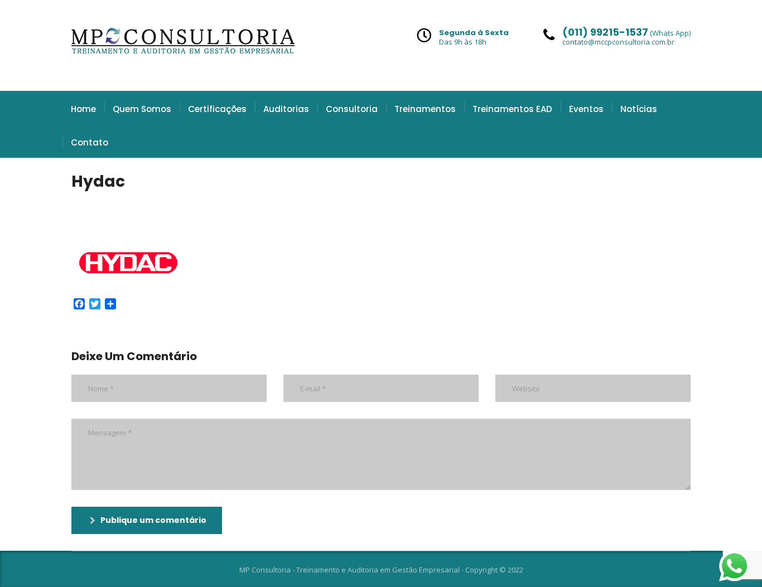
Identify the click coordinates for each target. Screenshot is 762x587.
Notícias (638, 109)
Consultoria (352, 109)
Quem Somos (142, 109)
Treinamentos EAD (512, 109)
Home (83, 109)
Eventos (586, 109)
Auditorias (286, 109)
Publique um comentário (153, 520)
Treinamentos (425, 109)
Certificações (217, 109)
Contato (89, 142)
